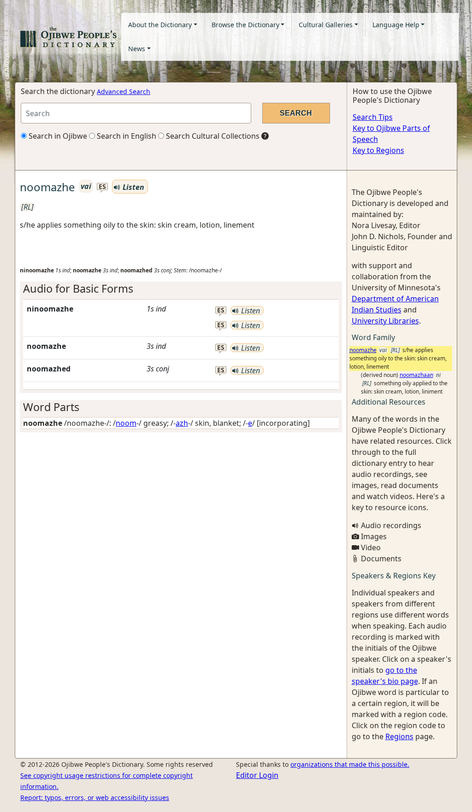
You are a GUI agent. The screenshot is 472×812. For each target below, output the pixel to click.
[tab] (181, 288)
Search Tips (373, 117)
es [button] (102, 187)
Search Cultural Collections (212, 136)
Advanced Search (123, 91)
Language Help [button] (395, 24)
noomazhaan (416, 375)
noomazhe (363, 350)
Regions (399, 736)
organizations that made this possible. (349, 764)
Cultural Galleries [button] (326, 24)
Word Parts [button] (51, 407)
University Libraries (385, 321)
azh (182, 423)
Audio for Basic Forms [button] (78, 288)
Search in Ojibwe (57, 136)
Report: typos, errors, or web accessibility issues (94, 797)
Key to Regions (378, 150)
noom (126, 423)
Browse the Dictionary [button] (245, 24)
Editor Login (257, 775)
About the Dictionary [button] (160, 24)
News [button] (136, 48)
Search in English (125, 136)
